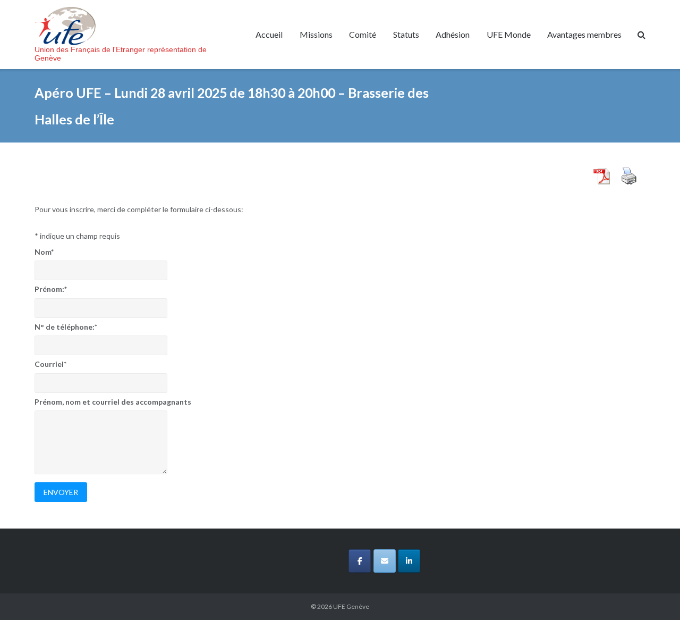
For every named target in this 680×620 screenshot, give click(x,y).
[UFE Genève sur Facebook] (359, 561)
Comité (362, 34)
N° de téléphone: (66, 326)
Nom (44, 251)
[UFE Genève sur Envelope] (384, 561)
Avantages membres (584, 34)
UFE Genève (351, 606)
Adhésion (453, 34)
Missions (316, 34)
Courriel (50, 363)
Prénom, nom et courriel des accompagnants (113, 401)
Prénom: (51, 289)
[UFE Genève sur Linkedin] (409, 561)
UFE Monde (509, 34)
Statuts (406, 34)
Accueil (269, 34)
